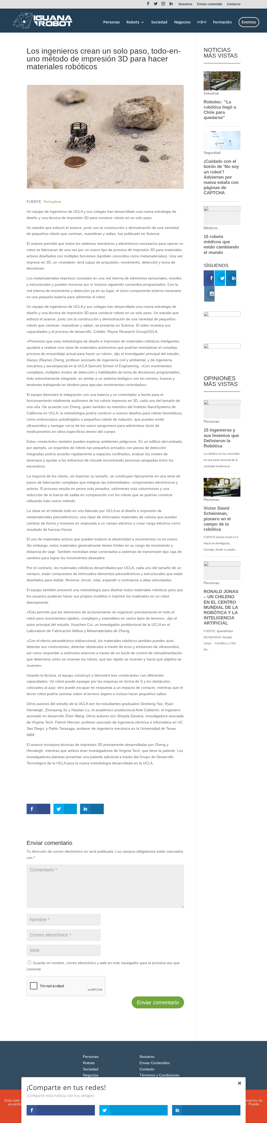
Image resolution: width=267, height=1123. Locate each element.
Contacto (233, 4)
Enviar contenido (209, 4)
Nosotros (185, 4)
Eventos (249, 22)
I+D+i (201, 22)
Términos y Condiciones (159, 1075)
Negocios (182, 22)
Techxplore (52, 201)
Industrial (66, 76)
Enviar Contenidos (154, 1063)
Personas (111, 22)
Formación (222, 22)
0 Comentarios (89, 76)
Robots (132, 22)
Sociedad (159, 22)
